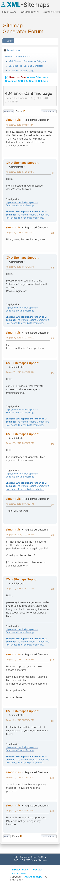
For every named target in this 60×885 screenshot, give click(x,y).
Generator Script (30, 12)
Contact (37, 870)
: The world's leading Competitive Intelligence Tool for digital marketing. (27, 214)
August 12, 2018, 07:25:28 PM (20, 172)
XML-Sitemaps (33, 876)
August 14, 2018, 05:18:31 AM (20, 267)
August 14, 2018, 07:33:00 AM (20, 337)
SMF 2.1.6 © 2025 (22, 860)
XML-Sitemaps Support (22, 162)
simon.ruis (13, 119)
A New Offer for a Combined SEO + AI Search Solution (26, 79)
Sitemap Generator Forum (22, 28)
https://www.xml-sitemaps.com (22, 202)
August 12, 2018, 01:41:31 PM (19, 125)
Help (16, 857)
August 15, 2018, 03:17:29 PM (20, 504)
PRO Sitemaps (9, 12)
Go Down (8, 111)
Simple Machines (39, 860)
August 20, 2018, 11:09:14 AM (20, 534)
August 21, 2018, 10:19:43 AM (20, 659)
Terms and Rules (28, 857)
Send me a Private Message (20, 205)
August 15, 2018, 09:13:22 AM (20, 372)
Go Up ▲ (42, 857)
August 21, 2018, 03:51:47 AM (20, 588)
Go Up (7, 836)
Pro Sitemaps (19, 873)
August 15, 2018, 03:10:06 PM (20, 443)
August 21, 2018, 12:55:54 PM (20, 720)
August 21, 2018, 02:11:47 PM (19, 777)
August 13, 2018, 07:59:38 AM (20, 232)
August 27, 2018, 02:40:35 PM (20, 810)
